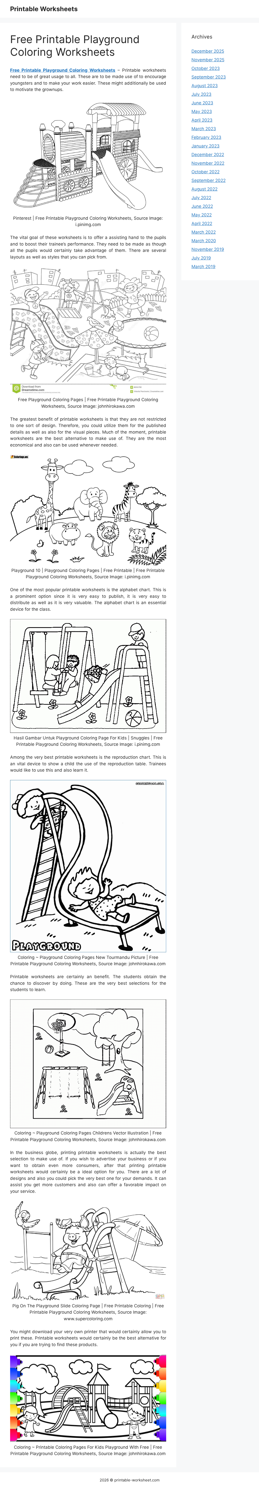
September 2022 (208, 180)
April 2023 (201, 120)
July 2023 (201, 94)
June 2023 (202, 102)
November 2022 (207, 163)
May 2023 (201, 111)
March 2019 (203, 266)
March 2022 (203, 232)
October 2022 (205, 171)
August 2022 (204, 189)
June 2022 (202, 206)
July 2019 (201, 258)
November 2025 (207, 59)
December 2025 (207, 51)
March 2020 (203, 240)
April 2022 (201, 223)
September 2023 (208, 77)
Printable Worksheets (44, 9)
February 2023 (206, 137)
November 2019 (207, 249)
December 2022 (207, 154)
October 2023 (205, 68)
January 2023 (205, 145)
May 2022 (201, 214)
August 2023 (204, 85)
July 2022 (201, 197)
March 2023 (203, 128)
